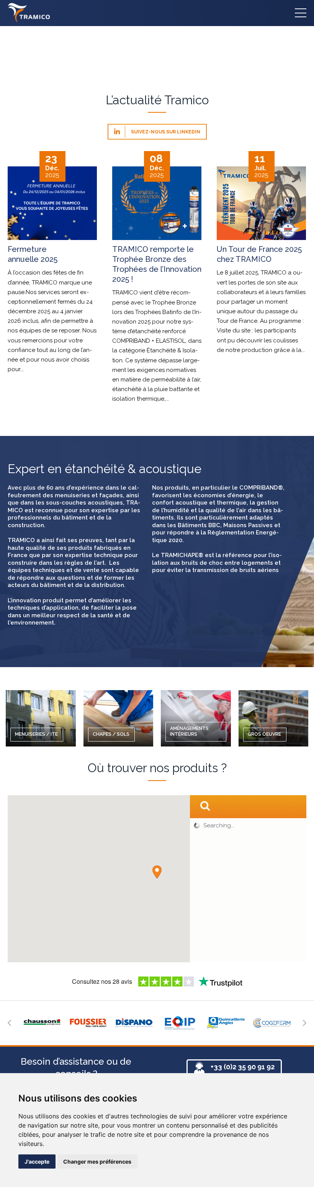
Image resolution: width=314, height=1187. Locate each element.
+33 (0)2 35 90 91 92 (243, 1067)
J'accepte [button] (37, 1161)
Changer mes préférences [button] (97, 1161)
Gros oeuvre (264, 734)
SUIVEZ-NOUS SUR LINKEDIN (165, 132)
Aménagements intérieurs (189, 731)
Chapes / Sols (111, 734)
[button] (157, 872)
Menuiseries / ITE (36, 734)
